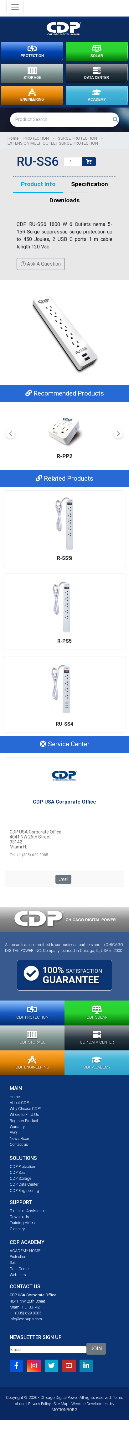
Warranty (17, 1126)
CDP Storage (20, 1178)
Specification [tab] (89, 184)
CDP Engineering (24, 1190)
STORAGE (32, 77)
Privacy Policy (39, 1403)
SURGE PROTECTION (77, 138)
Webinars (18, 1274)
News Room (20, 1138)
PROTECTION (32, 56)
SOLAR (96, 56)
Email (63, 879)
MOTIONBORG (64, 1409)
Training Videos (23, 1222)
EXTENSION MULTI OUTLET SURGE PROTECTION (53, 143)
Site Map (61, 1403)
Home (13, 138)
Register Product (24, 1120)
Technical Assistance (27, 1210)
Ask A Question (43, 264)
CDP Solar (18, 1172)
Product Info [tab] (38, 184)
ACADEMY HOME (25, 1250)
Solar (14, 1262)
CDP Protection (22, 1166)
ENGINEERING (32, 99)
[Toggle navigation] (15, 7)
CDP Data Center (24, 1184)
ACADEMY (97, 99)
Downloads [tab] (64, 200)
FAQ (13, 1132)
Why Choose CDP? (25, 1108)
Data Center (20, 1268)
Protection (18, 1256)
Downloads (19, 1216)
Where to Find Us (24, 1114)
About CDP (19, 1102)
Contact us (19, 1144)
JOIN (96, 1349)
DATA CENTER (96, 77)
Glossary (17, 1229)
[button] (118, 434)
